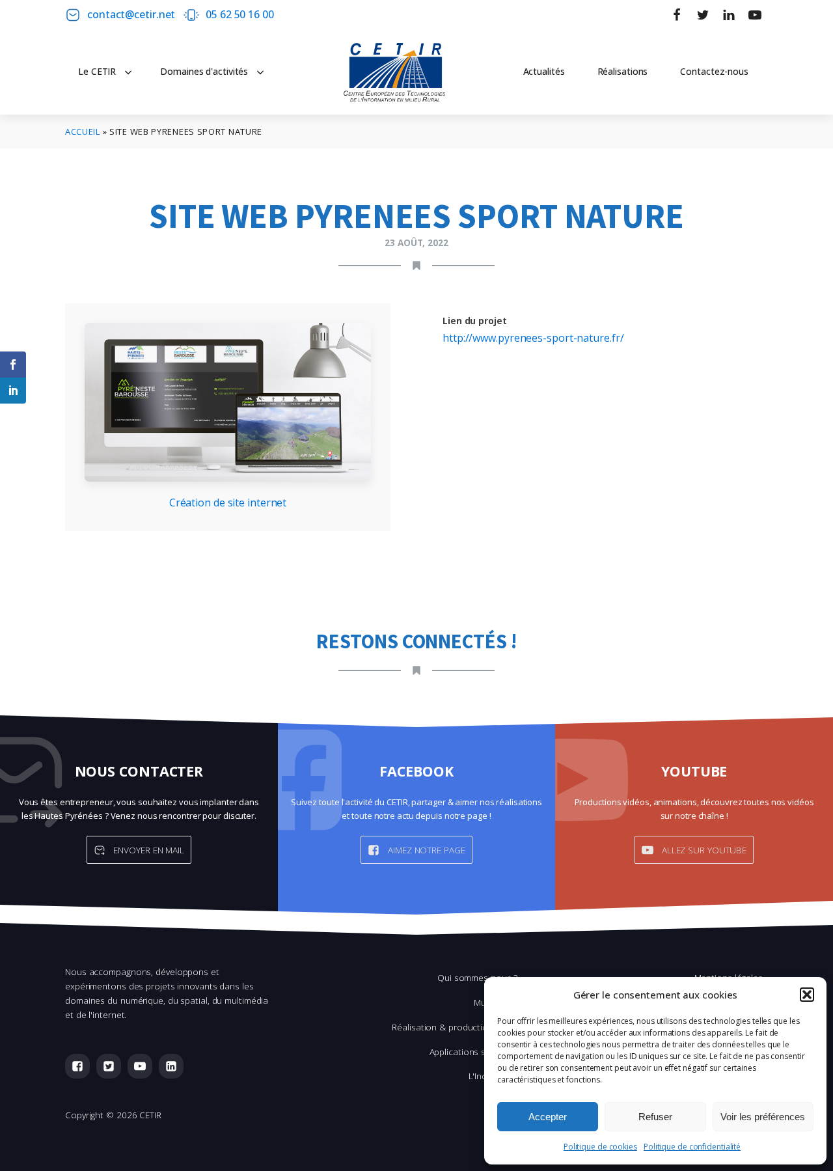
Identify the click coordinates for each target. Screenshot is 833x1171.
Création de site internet (228, 502)
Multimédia (495, 1002)
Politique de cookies (600, 1146)
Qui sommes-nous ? (477, 977)
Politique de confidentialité (692, 1146)
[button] (806, 994)
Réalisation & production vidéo (454, 1027)
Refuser (655, 1116)
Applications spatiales (474, 1051)
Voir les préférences (762, 1116)
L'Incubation (493, 1075)
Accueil (82, 131)
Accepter (547, 1116)
